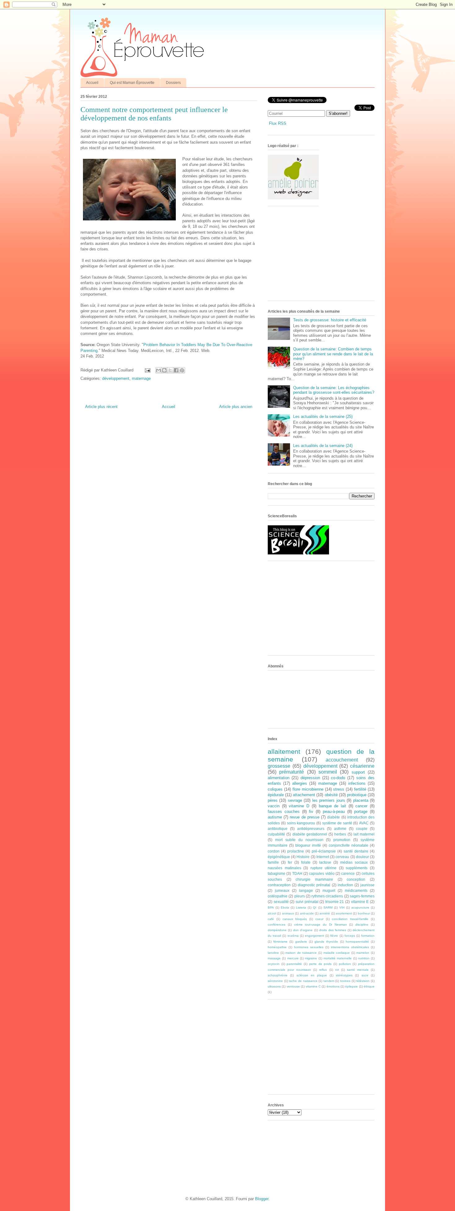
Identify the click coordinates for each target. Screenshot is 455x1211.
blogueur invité (308, 845)
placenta (360, 800)
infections (357, 783)
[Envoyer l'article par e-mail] (147, 370)
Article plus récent (101, 406)
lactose (325, 862)
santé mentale (358, 969)
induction (345, 885)
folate (305, 862)
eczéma (293, 935)
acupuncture (360, 907)
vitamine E (360, 902)
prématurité (291, 772)
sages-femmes (362, 896)
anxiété (324, 913)
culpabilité (276, 834)
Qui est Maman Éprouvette (132, 82)
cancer (361, 806)
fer (290, 862)
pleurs (299, 896)
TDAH (297, 873)
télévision (363, 981)
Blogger (261, 1198)
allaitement (284, 751)
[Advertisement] (314, 255)
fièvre (334, 935)
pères (273, 800)
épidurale (276, 794)
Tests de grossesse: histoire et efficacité (329, 320)
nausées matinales (284, 868)
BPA (271, 907)
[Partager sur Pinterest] (182, 370)
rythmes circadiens (327, 896)
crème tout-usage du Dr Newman (320, 924)
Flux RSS (277, 123)
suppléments (356, 868)
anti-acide (307, 913)
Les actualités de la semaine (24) (323, 445)
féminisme (280, 941)
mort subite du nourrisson (299, 840)
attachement (304, 794)
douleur (362, 857)
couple (361, 829)
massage (274, 958)
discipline (361, 924)
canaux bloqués (295, 919)
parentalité (294, 964)
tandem (328, 981)
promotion (341, 840)
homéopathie (277, 947)
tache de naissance (303, 981)
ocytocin (274, 964)
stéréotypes (344, 975)
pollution (345, 964)
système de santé (337, 823)
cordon (274, 851)
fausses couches (284, 811)
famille (273, 862)
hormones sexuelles (308, 947)
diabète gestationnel (309, 834)
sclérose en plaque (312, 975)
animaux (288, 913)
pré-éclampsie (324, 851)
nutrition (364, 958)
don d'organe (303, 930)
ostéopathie (278, 896)
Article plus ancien (235, 406)
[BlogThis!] (164, 370)
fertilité (360, 789)
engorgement (314, 935)
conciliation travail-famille (350, 919)
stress (338, 789)
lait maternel (364, 834)
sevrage (295, 800)
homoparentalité (357, 941)
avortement (344, 913)
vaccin (274, 806)
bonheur (364, 913)
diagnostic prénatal (314, 885)
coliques (275, 789)
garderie (301, 941)
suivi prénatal (307, 902)
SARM (327, 907)
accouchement (342, 759)
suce (365, 975)
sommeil (327, 772)
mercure (293, 958)
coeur (319, 919)
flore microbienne (307, 789)
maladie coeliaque (336, 952)
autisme (275, 817)
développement (115, 378)
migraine (311, 958)
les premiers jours (328, 800)
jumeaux (282, 890)
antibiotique (278, 829)
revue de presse (304, 817)
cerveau (342, 857)
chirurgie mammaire (314, 879)
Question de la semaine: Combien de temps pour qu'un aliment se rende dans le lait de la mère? (333, 354)
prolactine (295, 851)
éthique (369, 986)
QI (314, 907)
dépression (310, 777)
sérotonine (275, 981)
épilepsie (351, 986)
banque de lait (332, 806)
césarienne (362, 766)
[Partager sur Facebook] (176, 370)
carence (348, 873)
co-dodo (338, 777)
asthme (340, 829)
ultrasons (274, 986)
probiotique (356, 794)
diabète (333, 817)
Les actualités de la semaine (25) (323, 416)
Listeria (301, 907)
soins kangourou (301, 823)
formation (368, 935)
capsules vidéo (321, 873)
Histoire (303, 857)
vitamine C (313, 986)
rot (337, 969)
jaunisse (367, 885)
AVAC (364, 823)
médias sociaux (354, 862)
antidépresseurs (310, 829)
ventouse (293, 986)
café (271, 919)
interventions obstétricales (350, 947)
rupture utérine (323, 868)
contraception (279, 885)
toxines (345, 981)
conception (356, 879)
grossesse (279, 766)
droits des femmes (332, 930)
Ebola (285, 907)
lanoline (273, 952)
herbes (340, 834)
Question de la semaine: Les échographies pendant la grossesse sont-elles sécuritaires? (333, 390)
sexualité (281, 902)
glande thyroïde (326, 941)
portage (360, 811)
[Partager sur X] (170, 370)
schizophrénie (278, 975)
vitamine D (299, 806)
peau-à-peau (334, 811)
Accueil (92, 82)
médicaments (356, 890)
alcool (272, 913)
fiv (311, 811)
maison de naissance (301, 952)
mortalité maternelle (337, 958)
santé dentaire (356, 851)
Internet (322, 857)
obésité (331, 794)
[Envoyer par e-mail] (158, 370)
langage (306, 890)
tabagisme (276, 873)
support (358, 772)
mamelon (362, 952)
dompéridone (277, 930)
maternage (141, 378)
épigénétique (279, 857)
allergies (299, 783)
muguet (329, 890)
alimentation (278, 777)
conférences (276, 924)
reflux (323, 969)
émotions (333, 986)
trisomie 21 (334, 902)
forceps (349, 935)
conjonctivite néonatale (348, 845)
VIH (341, 907)
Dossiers (173, 82)
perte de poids (320, 964)
